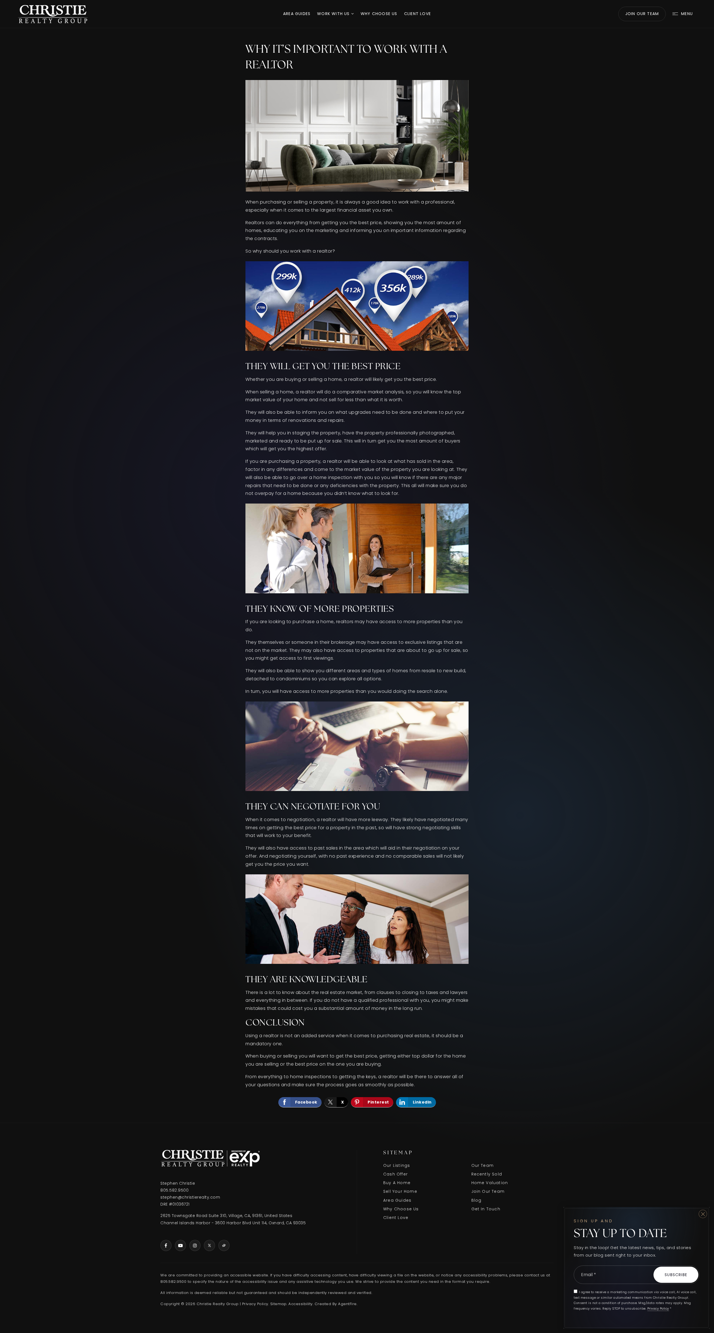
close (703, 1214)
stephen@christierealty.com (190, 1197)
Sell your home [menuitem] (400, 1191)
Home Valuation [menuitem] (489, 1183)
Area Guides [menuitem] (296, 13)
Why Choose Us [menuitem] (379, 13)
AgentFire (347, 1304)
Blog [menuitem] (476, 1200)
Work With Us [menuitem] (334, 13)
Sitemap (278, 1304)
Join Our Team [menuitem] (488, 1191)
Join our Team (642, 13)
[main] (357, 575)
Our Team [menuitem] (482, 1165)
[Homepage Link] (53, 13)
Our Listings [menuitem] (396, 1165)
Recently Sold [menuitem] (486, 1174)
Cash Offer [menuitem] (395, 1174)
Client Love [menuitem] (417, 13)
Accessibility (300, 1304)
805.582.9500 (174, 1190)
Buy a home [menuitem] (397, 1183)
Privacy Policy (255, 1304)
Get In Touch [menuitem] (485, 1209)
